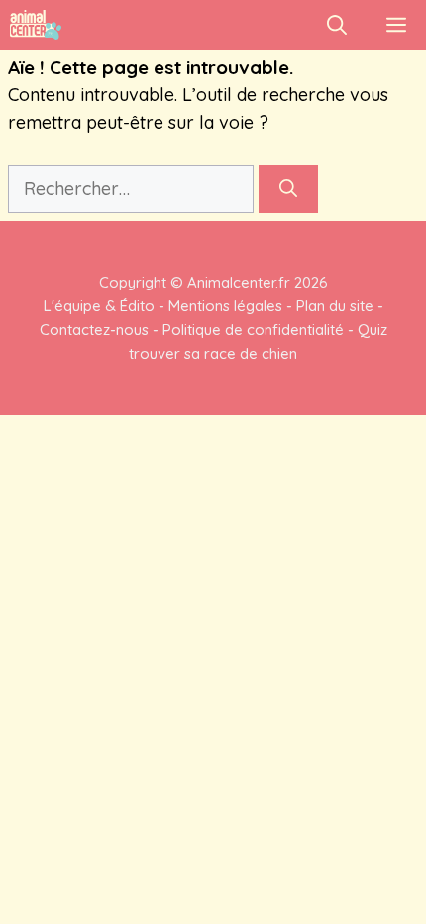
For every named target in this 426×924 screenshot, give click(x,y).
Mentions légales (225, 305)
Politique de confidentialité (253, 329)
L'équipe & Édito (99, 305)
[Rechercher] (288, 189)
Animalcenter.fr (236, 282)
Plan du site (334, 305)
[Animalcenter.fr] (35, 25)
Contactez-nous (94, 329)
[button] (337, 25)
